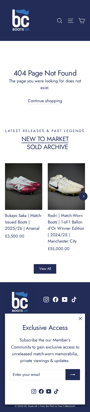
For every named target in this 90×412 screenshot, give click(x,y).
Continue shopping (45, 101)
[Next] (83, 196)
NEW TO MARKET (45, 139)
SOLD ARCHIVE (47, 147)
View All (45, 268)
